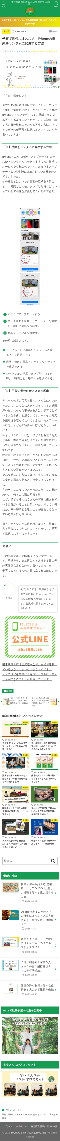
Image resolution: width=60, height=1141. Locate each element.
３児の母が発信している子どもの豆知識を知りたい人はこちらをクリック (30, 22)
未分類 (6, 31)
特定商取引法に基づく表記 (44, 1126)
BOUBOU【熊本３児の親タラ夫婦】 (28, 1133)
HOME (8, 1110)
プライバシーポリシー (15, 1126)
